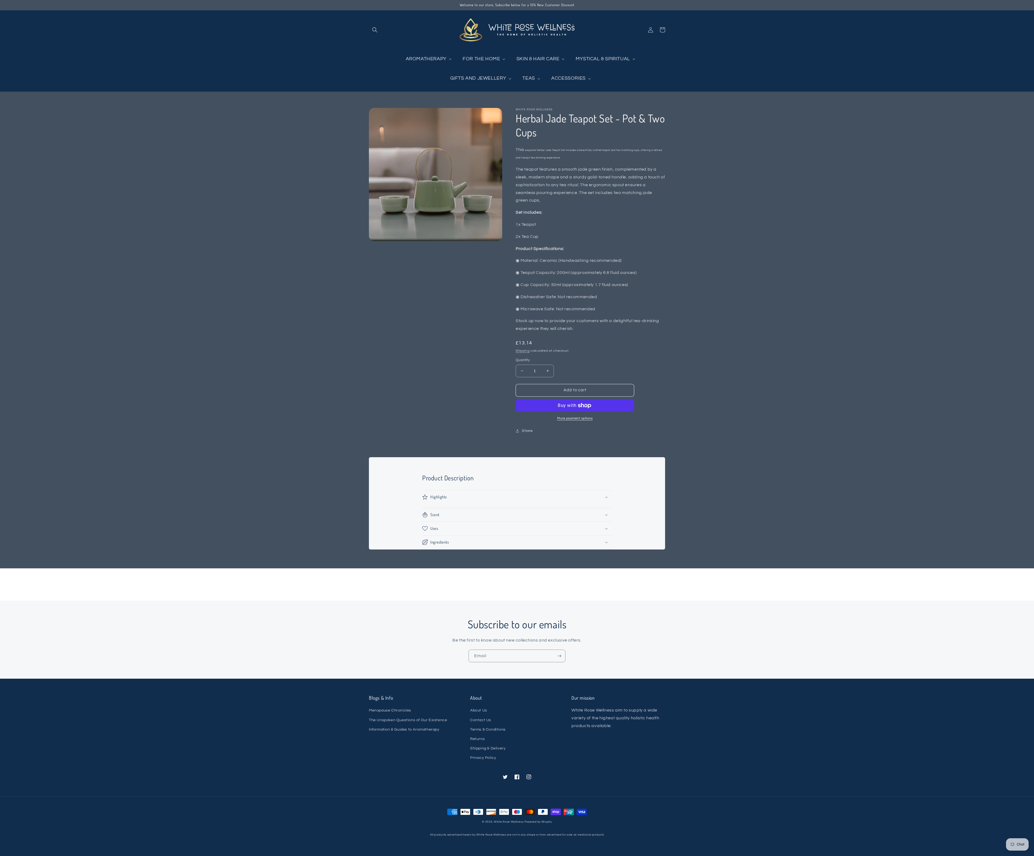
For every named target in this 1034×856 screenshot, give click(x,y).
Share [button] (527, 431)
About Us (478, 710)
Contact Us (480, 720)
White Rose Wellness (508, 821)
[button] (375, 30)
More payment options (575, 418)
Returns (477, 739)
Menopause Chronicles (390, 710)
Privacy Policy (483, 758)
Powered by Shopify (538, 821)
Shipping (523, 351)
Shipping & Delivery (487, 748)
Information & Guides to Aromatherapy (404, 729)
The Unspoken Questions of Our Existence (408, 720)
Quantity (523, 360)
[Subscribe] (559, 656)
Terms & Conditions (488, 729)
